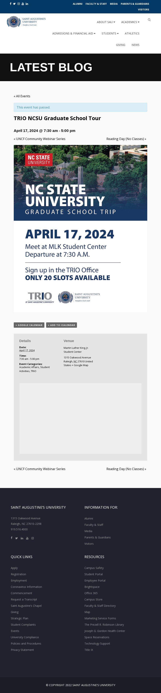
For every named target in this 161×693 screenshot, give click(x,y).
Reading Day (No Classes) (126, 139)
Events (15, 631)
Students (109, 33)
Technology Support (97, 643)
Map (87, 612)
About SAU (105, 22)
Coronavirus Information (26, 587)
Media (114, 4)
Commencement (21, 593)
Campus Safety (94, 568)
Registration (18, 574)
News (135, 45)
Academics (129, 22)
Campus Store (93, 599)
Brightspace (92, 587)
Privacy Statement (22, 650)
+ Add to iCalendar (61, 325)
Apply (14, 568)
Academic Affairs (29, 367)
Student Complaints (23, 624)
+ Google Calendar (29, 325)
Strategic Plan (19, 618)
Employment (19, 580)
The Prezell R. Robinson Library (104, 624)
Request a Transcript (24, 599)
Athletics (132, 33)
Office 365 (91, 593)
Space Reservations (96, 637)
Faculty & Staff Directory (100, 606)
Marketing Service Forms (100, 618)
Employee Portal (94, 580)
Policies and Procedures (26, 643)
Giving (120, 45)
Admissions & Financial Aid (73, 33)
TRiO (33, 371)
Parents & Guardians (135, 4)
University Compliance (25, 637)
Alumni (77, 4)
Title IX (88, 650)
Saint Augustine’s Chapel (26, 606)
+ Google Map (80, 365)
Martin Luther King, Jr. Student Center (76, 349)
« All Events (22, 96)
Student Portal (93, 574)
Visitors (143, 9)
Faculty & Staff (96, 4)
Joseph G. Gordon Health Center (104, 631)
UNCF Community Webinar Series (39, 139)
